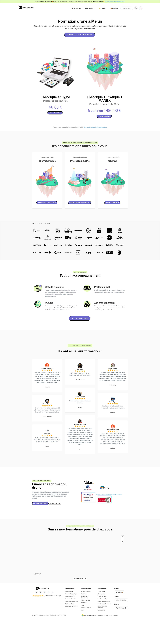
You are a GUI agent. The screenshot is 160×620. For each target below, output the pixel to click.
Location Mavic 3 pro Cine (104, 601)
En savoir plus (55, 503)
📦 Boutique (114, 8)
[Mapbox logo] (37, 574)
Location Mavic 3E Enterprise (102, 606)
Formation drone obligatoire (71, 601)
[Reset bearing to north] (122, 541)
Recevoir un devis (80, 318)
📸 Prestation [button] (89, 8)
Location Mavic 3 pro (103, 599)
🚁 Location (102, 8)
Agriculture (83, 602)
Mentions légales (54, 615)
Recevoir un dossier (40, 503)
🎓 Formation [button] (76, 8)
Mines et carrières (85, 600)
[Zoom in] (122, 536)
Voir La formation (104, 116)
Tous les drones (101, 610)
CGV (64, 615)
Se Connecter (127, 8)
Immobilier (83, 594)
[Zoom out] (122, 539)
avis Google (57, 595)
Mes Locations (101, 594)
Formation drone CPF (70, 596)
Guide (82, 610)
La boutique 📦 (119, 592)
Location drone (101, 591)
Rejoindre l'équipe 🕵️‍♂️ (121, 608)
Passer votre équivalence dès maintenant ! (115, 1)
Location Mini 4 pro (102, 596)
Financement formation (70, 599)
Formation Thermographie (47, 202)
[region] (78, 555)
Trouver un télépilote (86, 607)
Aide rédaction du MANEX (71, 606)
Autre (82, 605)
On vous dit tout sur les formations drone (95, 127)
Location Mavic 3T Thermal (104, 603)
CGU (61, 615)
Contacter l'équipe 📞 (121, 600)
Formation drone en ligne (71, 594)
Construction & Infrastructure (84, 596)
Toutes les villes (80, 579)
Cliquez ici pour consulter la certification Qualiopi (109, 495)
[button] (140, 8)
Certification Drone (69, 603)
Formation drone (69, 591)
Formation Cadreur (112, 202)
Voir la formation (55, 113)
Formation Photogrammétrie (79, 202)
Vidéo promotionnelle (86, 591)
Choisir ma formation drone (79, 35)
